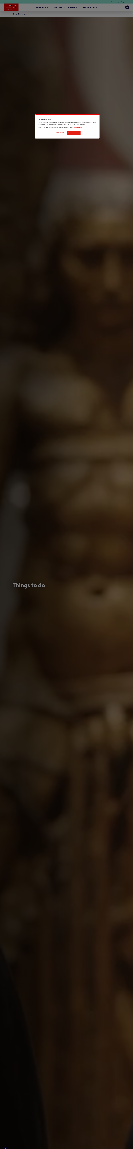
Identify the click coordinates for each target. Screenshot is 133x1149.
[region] (67, 126)
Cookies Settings (60, 132)
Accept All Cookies (73, 132)
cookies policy (78, 127)
